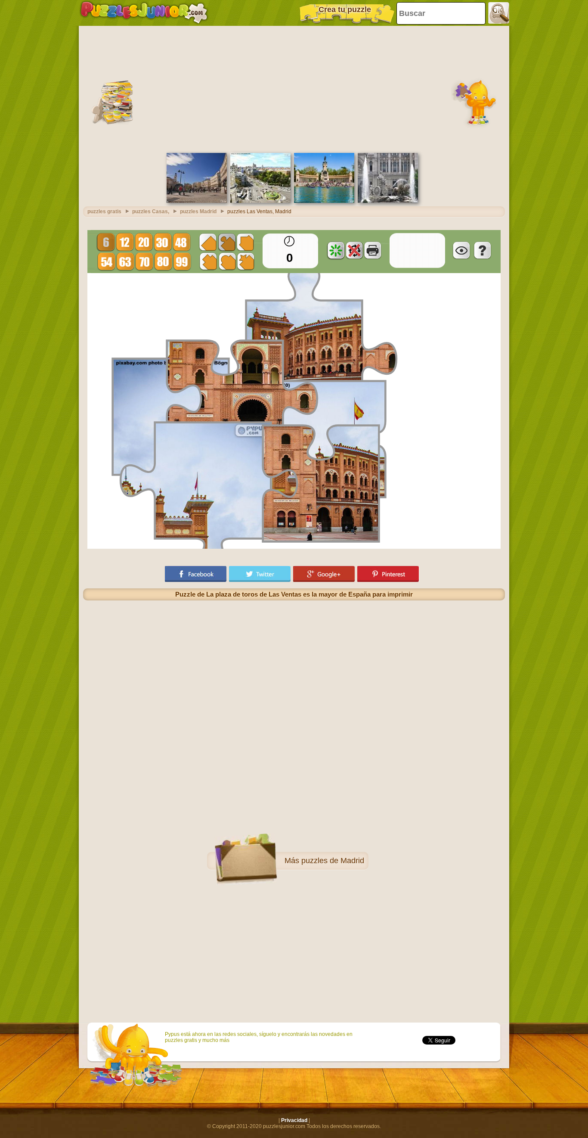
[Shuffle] (335, 250)
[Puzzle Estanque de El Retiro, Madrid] (324, 201)
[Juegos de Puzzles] (144, 13)
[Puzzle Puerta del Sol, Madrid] (197, 201)
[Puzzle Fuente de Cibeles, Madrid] (388, 201)
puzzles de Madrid (332, 860)
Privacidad (294, 1120)
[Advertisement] (294, 88)
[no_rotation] (354, 250)
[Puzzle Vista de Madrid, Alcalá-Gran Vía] (260, 201)
